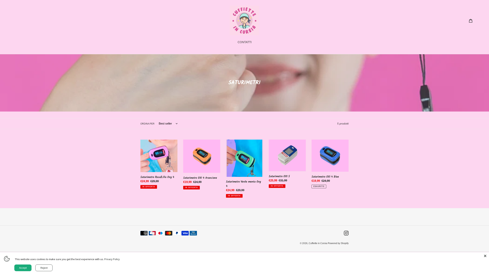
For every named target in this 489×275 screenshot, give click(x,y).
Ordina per (147, 123)
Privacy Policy (112, 259)
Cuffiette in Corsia (318, 243)
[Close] (485, 256)
